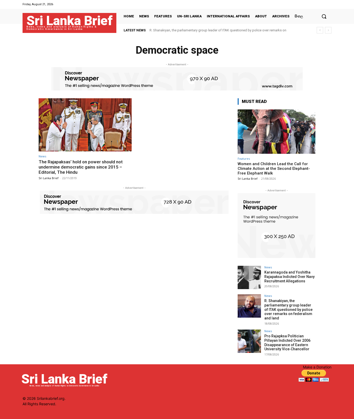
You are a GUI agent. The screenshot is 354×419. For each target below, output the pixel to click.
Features (244, 158)
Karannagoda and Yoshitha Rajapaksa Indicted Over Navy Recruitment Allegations (289, 276)
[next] (328, 30)
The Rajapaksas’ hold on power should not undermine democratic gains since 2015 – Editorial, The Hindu (81, 167)
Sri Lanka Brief (49, 178)
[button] (323, 16)
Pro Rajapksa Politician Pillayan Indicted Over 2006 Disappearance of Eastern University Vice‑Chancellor (287, 342)
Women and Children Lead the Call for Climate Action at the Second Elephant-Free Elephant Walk (274, 169)
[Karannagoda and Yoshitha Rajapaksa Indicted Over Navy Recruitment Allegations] (249, 277)
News (42, 156)
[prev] (320, 30)
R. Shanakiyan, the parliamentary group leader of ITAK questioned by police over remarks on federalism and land (288, 309)
